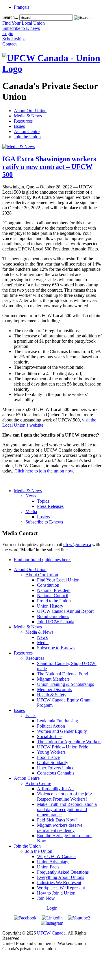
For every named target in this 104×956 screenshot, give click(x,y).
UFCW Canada (51, 932)
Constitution (48, 585)
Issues (19, 126)
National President (53, 590)
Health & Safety (51, 694)
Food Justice (48, 757)
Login (52, 908)
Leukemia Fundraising (57, 720)
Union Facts (48, 866)
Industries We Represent (59, 882)
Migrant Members (53, 679)
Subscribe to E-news (44, 521)
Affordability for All (55, 788)
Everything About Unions (60, 877)
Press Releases (50, 506)
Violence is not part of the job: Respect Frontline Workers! (64, 796)
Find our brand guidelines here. (42, 559)
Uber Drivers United (56, 767)
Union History (50, 606)
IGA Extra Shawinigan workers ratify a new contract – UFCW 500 (49, 166)
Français (21, 7)
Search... (10, 17)
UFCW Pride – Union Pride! (63, 746)
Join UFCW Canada (55, 621)
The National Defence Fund (62, 673)
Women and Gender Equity (62, 731)
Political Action (51, 726)
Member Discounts (54, 689)
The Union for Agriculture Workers (69, 741)
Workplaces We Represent (61, 887)
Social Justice (49, 736)
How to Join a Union (56, 892)
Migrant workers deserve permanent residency (59, 828)
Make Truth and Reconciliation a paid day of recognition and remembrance (67, 809)
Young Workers (51, 752)
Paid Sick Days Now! (57, 819)
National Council (52, 595)
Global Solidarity (52, 762)
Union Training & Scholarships (65, 684)
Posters (43, 516)
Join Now (46, 898)
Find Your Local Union (58, 579)
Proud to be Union (54, 600)
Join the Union (27, 136)
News (30, 495)
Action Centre (27, 131)
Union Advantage (53, 861)
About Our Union (30, 110)
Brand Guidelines (53, 616)
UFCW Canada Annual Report (65, 611)
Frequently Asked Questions (63, 872)
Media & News (28, 115)
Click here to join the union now (43, 470)
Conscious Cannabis (55, 772)
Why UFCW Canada (56, 856)
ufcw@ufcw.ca (77, 544)
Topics (43, 501)
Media (31, 511)
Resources (23, 121)
